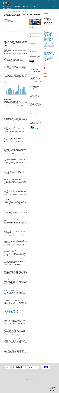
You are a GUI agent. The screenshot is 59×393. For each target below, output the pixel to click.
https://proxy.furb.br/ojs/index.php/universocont (17, 198)
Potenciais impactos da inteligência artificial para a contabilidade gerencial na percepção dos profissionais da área (49, 58)
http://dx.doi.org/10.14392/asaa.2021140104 (11, 204)
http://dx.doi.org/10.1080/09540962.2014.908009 (11, 284)
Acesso (55, 0)
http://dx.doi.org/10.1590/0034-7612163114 (11, 312)
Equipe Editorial (17, 6)
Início (5, 11)
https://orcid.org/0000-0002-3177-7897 (8, 21)
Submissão (46, 12)
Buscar (54, 6)
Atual (3, 6)
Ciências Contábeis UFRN (7, 8)
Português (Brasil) (48, 65)
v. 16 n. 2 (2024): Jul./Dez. (13, 11)
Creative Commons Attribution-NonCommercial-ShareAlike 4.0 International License (35, 65)
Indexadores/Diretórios (24, 6)
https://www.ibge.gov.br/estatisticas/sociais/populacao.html (13, 233)
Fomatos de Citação (33, 43)
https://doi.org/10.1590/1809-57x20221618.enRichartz (12, 274)
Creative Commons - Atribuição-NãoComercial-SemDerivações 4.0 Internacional (34, 129)
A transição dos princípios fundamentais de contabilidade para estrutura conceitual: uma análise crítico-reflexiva (49, 39)
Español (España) (48, 68)
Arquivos (7, 6)
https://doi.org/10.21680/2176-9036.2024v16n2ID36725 (14, 31)
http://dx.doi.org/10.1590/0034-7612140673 (11, 290)
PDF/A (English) (33, 27)
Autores (11, 6)
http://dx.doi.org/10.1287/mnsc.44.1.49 (18, 317)
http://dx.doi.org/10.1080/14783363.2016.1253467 (12, 184)
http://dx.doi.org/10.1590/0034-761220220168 (11, 327)
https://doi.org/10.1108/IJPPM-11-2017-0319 (17, 135)
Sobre (35, 6)
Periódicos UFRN (47, 0)
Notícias (31, 6)
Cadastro (52, 0)
